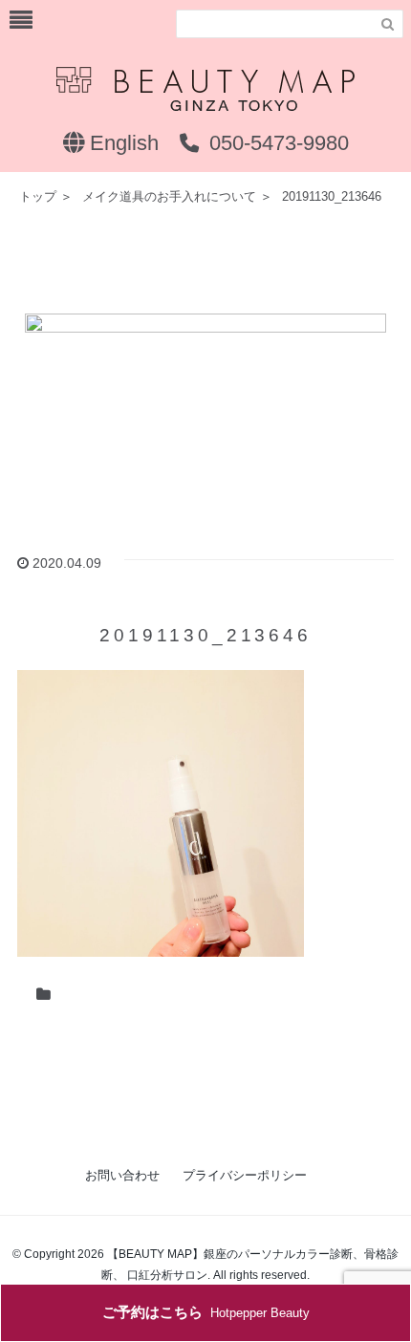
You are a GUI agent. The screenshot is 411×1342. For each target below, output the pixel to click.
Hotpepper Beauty (206, 1312)
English (121, 143)
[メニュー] (21, 20)
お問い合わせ (122, 1175)
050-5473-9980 (276, 143)
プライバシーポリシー (245, 1175)
